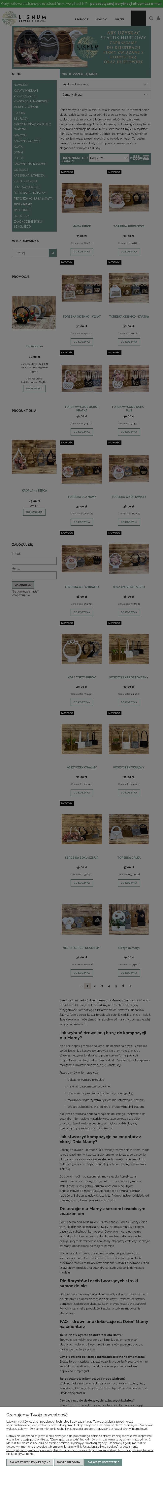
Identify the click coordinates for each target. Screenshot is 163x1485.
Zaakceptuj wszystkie (103, 1462)
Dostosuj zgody (68, 1462)
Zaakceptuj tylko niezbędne (30, 1462)
